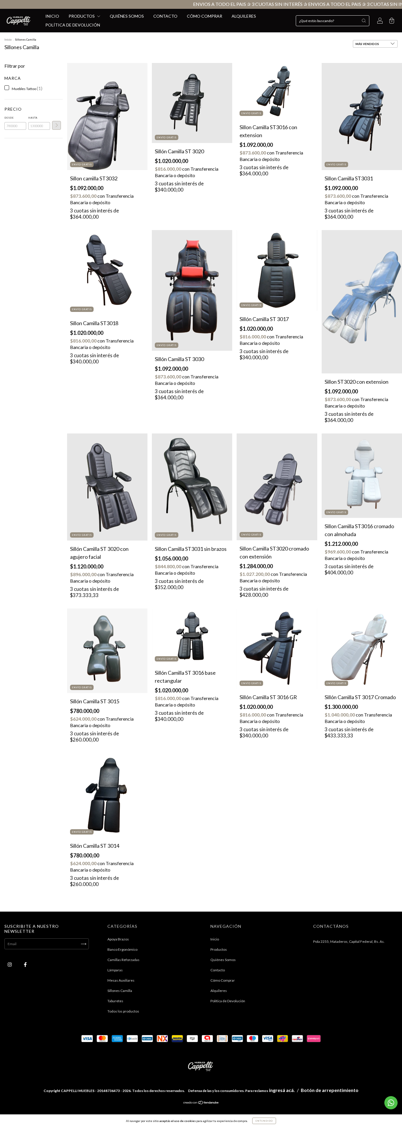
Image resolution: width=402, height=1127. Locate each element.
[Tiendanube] (201, 1103)
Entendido (264, 1120)
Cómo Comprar (204, 16)
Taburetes (115, 1001)
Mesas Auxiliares (120, 980)
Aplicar (56, 125)
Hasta (32, 117)
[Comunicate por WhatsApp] (391, 1102)
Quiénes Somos (127, 16)
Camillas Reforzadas (123, 960)
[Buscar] (364, 21)
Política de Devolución (72, 24)
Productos (82, 16)
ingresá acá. (282, 1090)
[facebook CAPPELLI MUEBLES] (25, 965)
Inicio (52, 16)
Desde (9, 117)
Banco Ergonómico (122, 949)
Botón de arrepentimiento (329, 1090)
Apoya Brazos (118, 939)
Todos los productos (123, 1011)
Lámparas (115, 970)
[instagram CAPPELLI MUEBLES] (10, 965)
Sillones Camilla (119, 990)
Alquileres (244, 16)
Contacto (165, 16)
